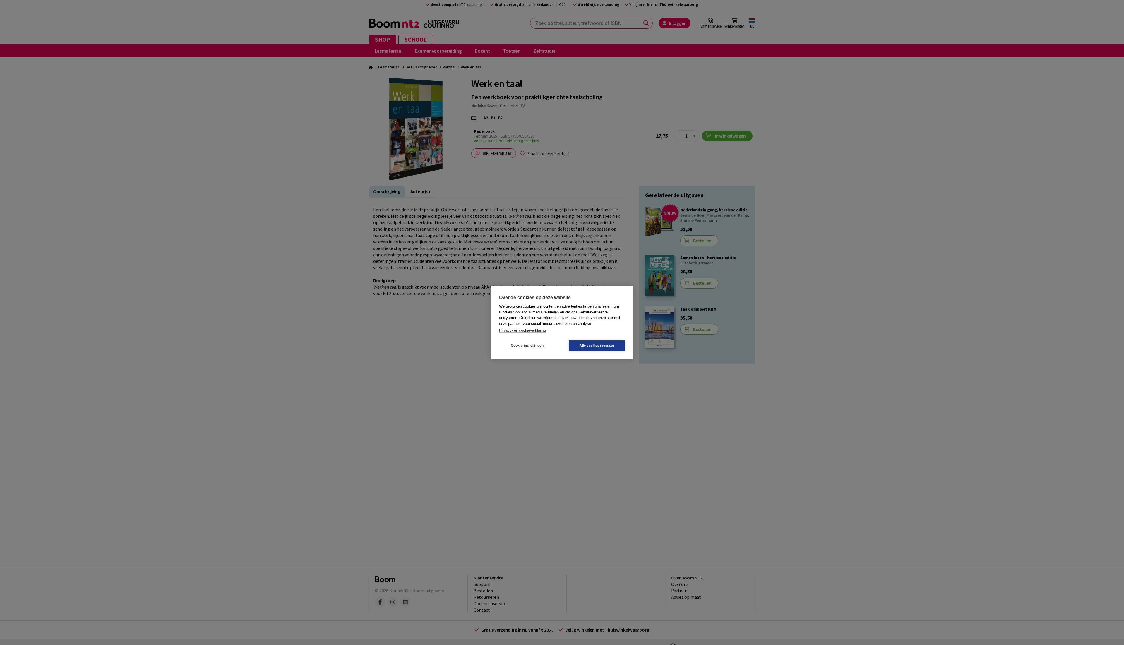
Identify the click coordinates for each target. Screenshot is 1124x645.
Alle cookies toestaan (597, 345)
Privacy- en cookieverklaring (522, 330)
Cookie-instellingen (527, 346)
